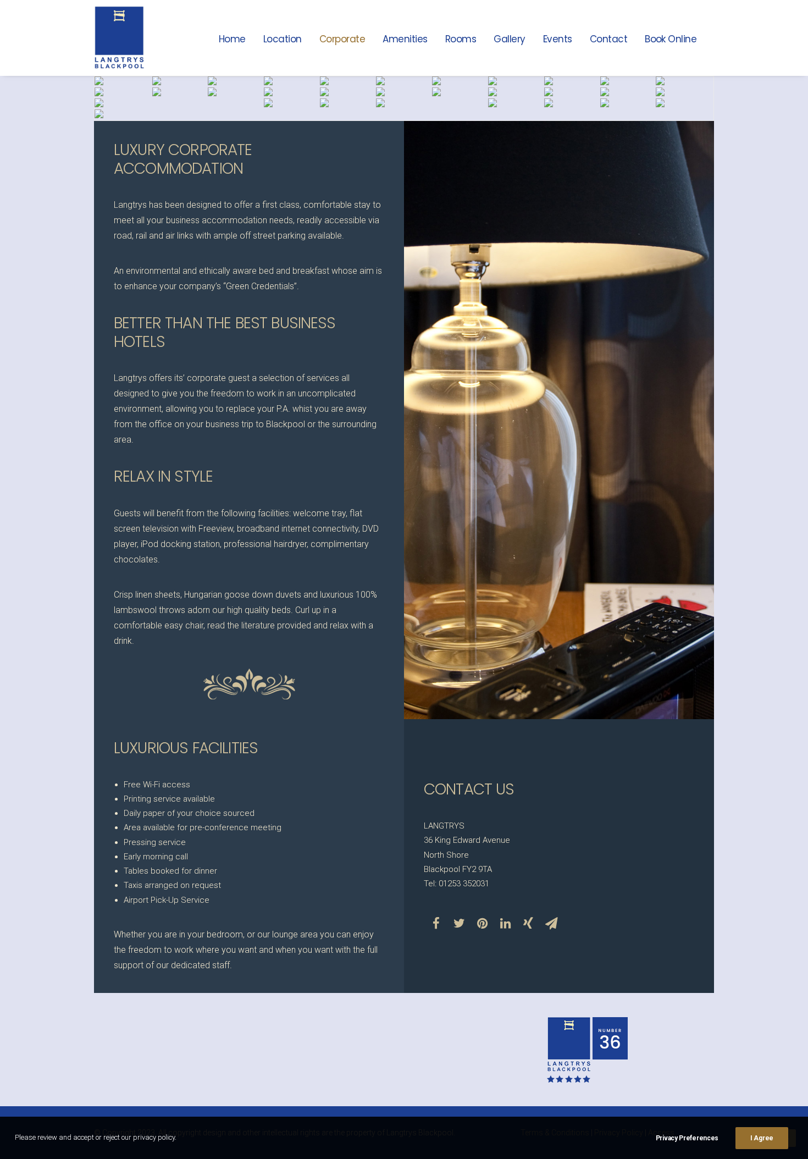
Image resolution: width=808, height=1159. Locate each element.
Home (232, 39)
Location (282, 39)
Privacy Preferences (687, 1138)
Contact (608, 39)
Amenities (405, 39)
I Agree (761, 1138)
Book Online (670, 39)
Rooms (460, 39)
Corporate (342, 39)
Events (557, 39)
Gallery (509, 39)
